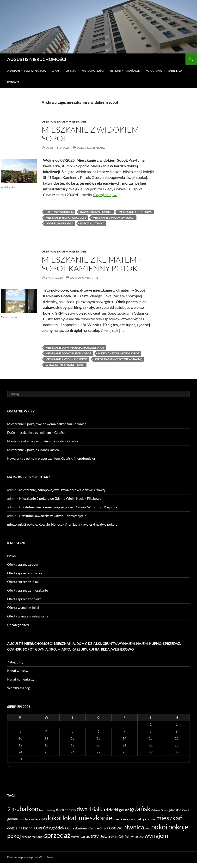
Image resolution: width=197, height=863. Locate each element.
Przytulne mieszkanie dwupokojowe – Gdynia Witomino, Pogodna (68, 507)
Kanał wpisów (17, 671)
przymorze (29, 837)
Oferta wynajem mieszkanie (64, 121)
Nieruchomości (93, 70)
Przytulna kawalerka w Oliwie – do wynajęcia (52, 516)
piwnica (133, 827)
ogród (42, 827)
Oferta (70, 70)
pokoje (178, 826)
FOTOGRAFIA (154, 70)
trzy (95, 836)
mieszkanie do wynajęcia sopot (68, 353)
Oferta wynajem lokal (23, 607)
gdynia (12, 819)
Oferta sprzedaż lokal (23, 582)
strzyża (75, 836)
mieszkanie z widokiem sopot (114, 217)
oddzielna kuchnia (59, 223)
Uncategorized (18, 625)
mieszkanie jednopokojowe (66, 217)
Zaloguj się (15, 662)
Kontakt (13, 82)
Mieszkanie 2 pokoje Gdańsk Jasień (33, 450)
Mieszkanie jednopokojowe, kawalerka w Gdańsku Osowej (62, 490)
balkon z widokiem (60, 211)
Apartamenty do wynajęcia (26, 70)
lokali (70, 818)
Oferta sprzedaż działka (24, 573)
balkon (28, 809)
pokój (14, 835)
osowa (116, 827)
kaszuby (23, 819)
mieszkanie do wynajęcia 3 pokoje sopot (75, 347)
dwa (82, 808)
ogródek (56, 827)
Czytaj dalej (105, 194)
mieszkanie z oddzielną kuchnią (134, 819)
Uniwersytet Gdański (114, 836)
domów (70, 810)
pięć (147, 828)
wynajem (156, 835)
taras (85, 836)
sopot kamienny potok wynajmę (118, 359)
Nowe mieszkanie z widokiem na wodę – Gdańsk (42, 441)
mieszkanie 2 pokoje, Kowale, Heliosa (34, 524)
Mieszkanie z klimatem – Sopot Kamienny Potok (92, 264)
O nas (56, 70)
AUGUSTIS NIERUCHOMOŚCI (36, 59)
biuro (42, 810)
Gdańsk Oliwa (159, 810)
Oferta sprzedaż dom (22, 564)
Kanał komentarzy (20, 679)
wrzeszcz (137, 837)
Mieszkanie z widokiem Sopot (90, 134)
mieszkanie (95, 817)
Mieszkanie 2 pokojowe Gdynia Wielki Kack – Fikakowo (60, 498)
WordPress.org (18, 688)
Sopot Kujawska (92, 223)
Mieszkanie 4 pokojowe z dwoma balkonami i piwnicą (46, 424)
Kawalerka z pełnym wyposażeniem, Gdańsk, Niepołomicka (51, 458)
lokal (55, 818)
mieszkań (169, 818)
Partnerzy (175, 70)
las (44, 818)
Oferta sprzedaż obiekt (24, 599)
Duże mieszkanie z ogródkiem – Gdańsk (36, 432)
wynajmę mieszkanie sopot (65, 364)
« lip (11, 766)
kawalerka (35, 819)
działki (112, 809)
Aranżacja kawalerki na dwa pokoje (91, 524)
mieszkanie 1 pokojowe (135, 211)
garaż (124, 809)
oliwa (103, 828)
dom (60, 809)
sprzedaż (57, 835)
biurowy (50, 810)
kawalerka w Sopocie (96, 211)
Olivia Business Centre (82, 828)
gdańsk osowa (178, 810)
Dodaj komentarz (91, 147)
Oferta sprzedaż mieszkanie (27, 590)
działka (96, 809)
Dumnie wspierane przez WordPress (30, 857)
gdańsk (140, 808)
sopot (39, 837)
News (11, 556)
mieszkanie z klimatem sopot (119, 353)
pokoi (159, 827)
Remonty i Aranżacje (125, 70)
